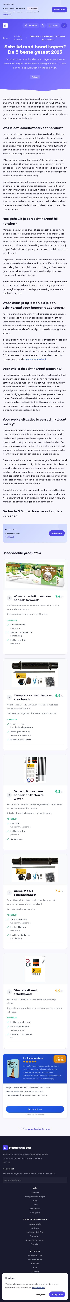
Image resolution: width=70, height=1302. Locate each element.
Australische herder (35, 1240)
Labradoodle (35, 1224)
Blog (35, 1200)
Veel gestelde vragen (35, 1196)
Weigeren (40, 1294)
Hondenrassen (35, 1255)
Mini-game (35, 1212)
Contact (35, 1192)
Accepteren (57, 1294)
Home (5, 38)
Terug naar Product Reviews (36, 1129)
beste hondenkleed (35, 359)
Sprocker (35, 1244)
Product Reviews (18, 38)
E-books (35, 1263)
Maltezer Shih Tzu (35, 1232)
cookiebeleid (38, 1287)
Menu (55, 25)
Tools (35, 1204)
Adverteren (59, 9)
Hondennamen (35, 1259)
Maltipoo (35, 1228)
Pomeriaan (35, 1236)
